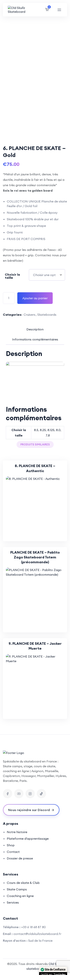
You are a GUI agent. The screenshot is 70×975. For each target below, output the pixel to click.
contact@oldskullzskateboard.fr (37, 934)
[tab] (35, 329)
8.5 (36, 430)
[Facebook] (7, 793)
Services (13, 902)
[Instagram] (30, 793)
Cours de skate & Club (23, 883)
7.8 (48, 435)
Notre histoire (17, 832)
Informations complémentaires (35, 339)
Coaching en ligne (20, 896)
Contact (13, 852)
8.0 (58, 430)
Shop (11, 845)
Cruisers (29, 314)
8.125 (50, 430)
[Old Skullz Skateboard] (19, 10)
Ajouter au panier (35, 298)
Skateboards (46, 314)
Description (35, 329)
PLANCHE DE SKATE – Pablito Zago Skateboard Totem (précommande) (35, 557)
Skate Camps (17, 889)
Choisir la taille (12, 276)
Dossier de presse (20, 858)
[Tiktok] (41, 793)
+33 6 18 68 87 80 (33, 927)
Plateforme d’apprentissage (28, 838)
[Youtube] (19, 793)
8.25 (43, 430)
